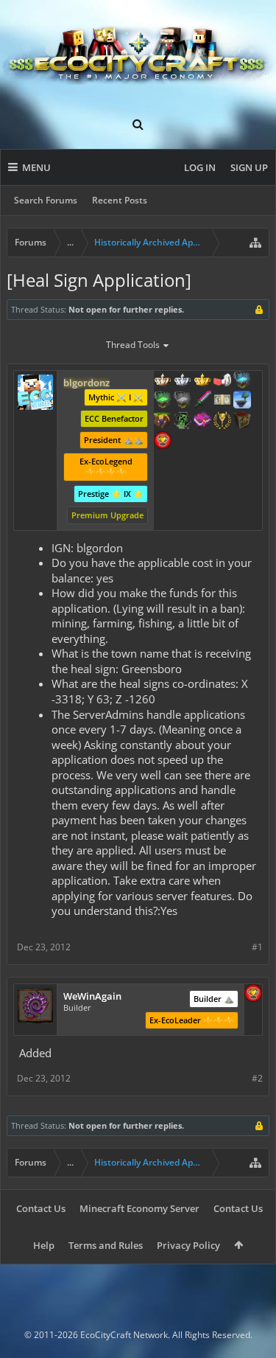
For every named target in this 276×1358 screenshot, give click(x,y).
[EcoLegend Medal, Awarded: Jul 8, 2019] (202, 381)
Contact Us (41, 1208)
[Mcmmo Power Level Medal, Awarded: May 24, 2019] (222, 381)
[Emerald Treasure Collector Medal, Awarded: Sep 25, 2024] (162, 401)
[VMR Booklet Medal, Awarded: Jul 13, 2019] (202, 421)
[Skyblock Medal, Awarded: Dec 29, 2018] (242, 401)
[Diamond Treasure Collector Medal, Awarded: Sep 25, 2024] (242, 381)
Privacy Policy (188, 1245)
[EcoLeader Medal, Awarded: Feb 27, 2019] (162, 381)
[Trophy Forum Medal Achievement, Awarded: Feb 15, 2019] (162, 441)
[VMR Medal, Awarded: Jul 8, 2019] (182, 421)
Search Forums (45, 200)
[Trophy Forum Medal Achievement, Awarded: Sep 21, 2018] (253, 994)
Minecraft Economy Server (139, 1208)
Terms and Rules (105, 1245)
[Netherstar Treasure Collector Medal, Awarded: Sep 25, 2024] (182, 401)
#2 (257, 1078)
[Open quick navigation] (255, 243)
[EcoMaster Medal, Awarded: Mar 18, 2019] (182, 381)
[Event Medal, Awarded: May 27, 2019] (222, 421)
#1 (257, 947)
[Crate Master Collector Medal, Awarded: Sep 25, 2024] (202, 401)
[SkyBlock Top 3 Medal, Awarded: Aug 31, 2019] (162, 421)
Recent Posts (119, 200)
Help (43, 1245)
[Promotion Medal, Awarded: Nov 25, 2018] (242, 421)
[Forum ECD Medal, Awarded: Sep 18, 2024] (222, 401)
